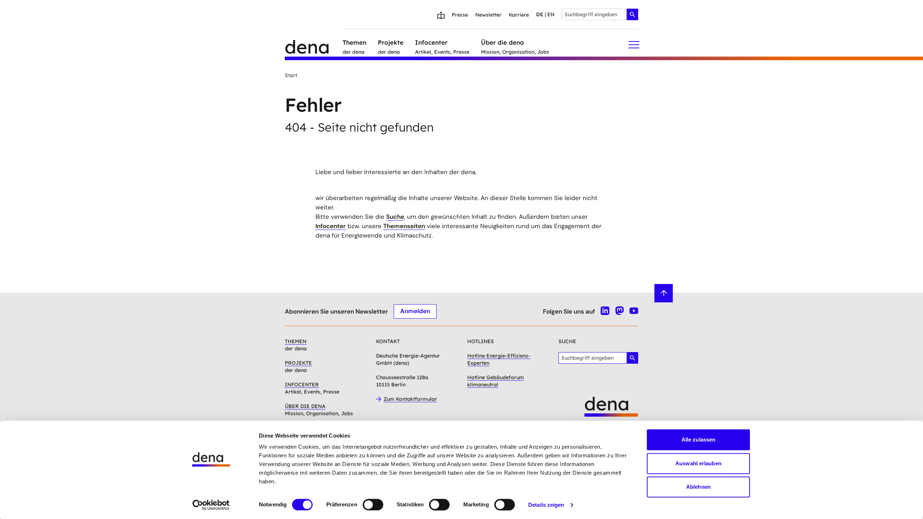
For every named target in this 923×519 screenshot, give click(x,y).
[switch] (373, 504)
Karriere (519, 15)
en (551, 14)
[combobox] (600, 14)
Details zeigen (546, 505)
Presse (460, 15)
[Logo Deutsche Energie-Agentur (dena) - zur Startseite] (314, 44)
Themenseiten (404, 226)
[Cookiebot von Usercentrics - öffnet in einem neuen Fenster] (211, 505)
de (539, 14)
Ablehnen (698, 487)
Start (291, 75)
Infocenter (330, 226)
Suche (395, 217)
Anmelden (415, 311)
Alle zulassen (698, 439)
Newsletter (488, 15)
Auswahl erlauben (698, 463)
